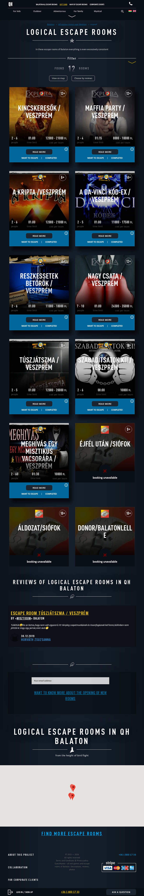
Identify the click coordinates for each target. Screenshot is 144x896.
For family (78, 11)
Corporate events (97, 4)
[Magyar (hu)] (130, 11)
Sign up (29, 892)
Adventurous (60, 11)
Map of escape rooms (78, 4)
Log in (19, 892)
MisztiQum (24, 618)
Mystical (98, 11)
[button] (73, 788)
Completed (51, 157)
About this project (21, 854)
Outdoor (37, 11)
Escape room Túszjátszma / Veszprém (50, 613)
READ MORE (39, 151)
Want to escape (29, 157)
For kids (17, 11)
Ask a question (121, 892)
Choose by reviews (83, 78)
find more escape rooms (71, 833)
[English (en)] (134, 11)
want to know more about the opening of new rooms (70, 695)
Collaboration (18, 867)
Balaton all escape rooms (46, 4)
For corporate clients (23, 879)
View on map (58, 78)
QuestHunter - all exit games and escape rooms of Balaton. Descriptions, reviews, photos (72, 866)
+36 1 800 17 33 (127, 854)
